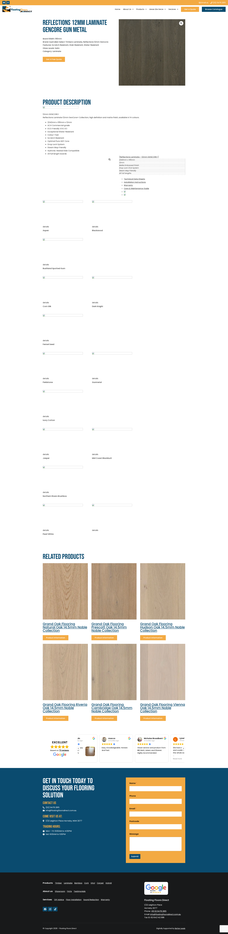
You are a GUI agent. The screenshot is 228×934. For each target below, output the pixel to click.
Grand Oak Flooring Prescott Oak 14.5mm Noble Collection (109, 627)
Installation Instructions (135, 182)
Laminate (68, 883)
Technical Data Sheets (134, 179)
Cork (86, 883)
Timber (58, 883)
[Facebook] (4, 2)
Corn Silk (47, 306)
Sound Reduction (91, 900)
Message (134, 834)
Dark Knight (97, 306)
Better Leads (180, 928)
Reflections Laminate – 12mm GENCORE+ (139, 157)
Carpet (100, 883)
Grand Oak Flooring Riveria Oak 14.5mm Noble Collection (65, 708)
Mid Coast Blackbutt (102, 458)
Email (132, 808)
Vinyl (93, 883)
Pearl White (48, 534)
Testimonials (80, 891)
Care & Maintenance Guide (136, 188)
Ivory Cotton (49, 420)
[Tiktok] (55, 909)
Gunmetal (97, 382)
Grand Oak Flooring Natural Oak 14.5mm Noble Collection (65, 627)
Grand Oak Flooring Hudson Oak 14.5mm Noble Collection (162, 627)
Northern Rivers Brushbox (55, 496)
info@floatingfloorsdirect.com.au (165, 914)
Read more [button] (156, 759)
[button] (181, 23)
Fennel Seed (48, 344)
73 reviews (64, 750)
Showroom (60, 891)
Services (172, 9)
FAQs (69, 891)
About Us (127, 9)
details (46, 226)
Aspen (46, 230)
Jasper (46, 458)
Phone (132, 796)
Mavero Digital (159, 930)
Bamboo (78, 883)
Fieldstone (48, 382)
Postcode (134, 821)
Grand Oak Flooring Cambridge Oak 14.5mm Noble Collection (111, 708)
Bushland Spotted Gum (54, 268)
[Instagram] (8, 2)
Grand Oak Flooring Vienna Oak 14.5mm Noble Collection (162, 708)
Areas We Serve (156, 9)
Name (133, 783)
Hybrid (109, 883)
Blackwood (97, 230)
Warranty (128, 185)
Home (117, 9)
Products (140, 9)
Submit (135, 856)
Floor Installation (73, 900)
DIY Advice (59, 900)
